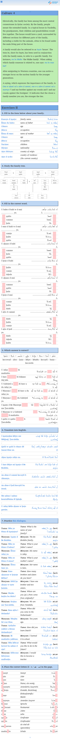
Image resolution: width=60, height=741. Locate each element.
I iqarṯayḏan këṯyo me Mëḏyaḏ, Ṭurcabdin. (11, 437)
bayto (39, 49)
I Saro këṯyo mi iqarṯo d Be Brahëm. (13, 466)
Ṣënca (4, 130)
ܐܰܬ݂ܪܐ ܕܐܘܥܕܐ (54, 156)
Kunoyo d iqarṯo (8, 119)
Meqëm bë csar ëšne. (9, 620)
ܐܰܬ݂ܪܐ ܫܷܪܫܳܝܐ (53, 151)
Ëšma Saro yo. (8, 566)
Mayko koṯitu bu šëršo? (8, 594)
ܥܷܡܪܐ (56, 126)
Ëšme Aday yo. (8, 552)
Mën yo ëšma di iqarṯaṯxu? (9, 530)
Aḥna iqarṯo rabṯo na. (11, 457)
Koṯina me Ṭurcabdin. (9, 603)
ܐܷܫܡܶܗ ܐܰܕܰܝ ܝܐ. (46, 552)
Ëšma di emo (7, 133)
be (49, 62)
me (46, 62)
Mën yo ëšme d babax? (8, 545)
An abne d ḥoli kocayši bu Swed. (13, 487)
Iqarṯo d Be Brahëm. (9, 538)
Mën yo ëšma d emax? (8, 559)
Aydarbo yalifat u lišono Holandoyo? (8, 629)
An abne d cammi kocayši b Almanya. (13, 476)
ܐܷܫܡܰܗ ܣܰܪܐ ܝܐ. (45, 566)
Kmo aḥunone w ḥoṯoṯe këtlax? (9, 574)
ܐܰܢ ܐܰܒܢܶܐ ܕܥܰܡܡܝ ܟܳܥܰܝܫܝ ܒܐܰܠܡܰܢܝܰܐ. (44, 476)
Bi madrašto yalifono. (9, 637)
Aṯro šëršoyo (7, 151)
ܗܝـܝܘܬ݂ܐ (55, 147)
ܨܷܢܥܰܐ (56, 129)
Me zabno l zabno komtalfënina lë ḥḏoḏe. (11, 497)
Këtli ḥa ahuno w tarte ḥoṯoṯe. (9, 585)
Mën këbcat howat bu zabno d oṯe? (10, 646)
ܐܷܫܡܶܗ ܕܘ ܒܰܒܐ (52, 122)
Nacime (4, 144)
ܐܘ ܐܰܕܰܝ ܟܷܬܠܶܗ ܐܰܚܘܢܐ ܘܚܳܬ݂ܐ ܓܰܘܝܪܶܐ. (44, 508)
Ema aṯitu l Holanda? (9, 611)
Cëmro (4, 126)
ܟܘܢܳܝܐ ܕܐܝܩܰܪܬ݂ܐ (53, 119)
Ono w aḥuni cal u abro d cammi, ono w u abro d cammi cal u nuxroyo (29, 88)
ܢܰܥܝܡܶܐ (55, 144)
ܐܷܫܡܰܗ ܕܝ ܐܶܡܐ (52, 133)
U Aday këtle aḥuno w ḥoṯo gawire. (13, 507)
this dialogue (19, 521)
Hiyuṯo (4, 148)
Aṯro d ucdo (6, 156)
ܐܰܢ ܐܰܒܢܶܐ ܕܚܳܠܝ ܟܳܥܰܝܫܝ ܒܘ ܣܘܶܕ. (46, 487)
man (52, 62)
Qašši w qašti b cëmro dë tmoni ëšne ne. (12, 448)
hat (4, 66)
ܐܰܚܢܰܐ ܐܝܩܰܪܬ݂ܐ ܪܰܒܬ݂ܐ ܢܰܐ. (50, 457)
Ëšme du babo (7, 123)
